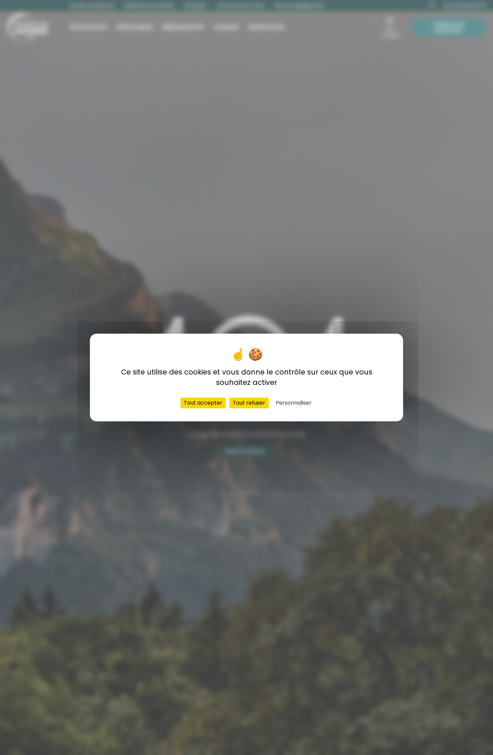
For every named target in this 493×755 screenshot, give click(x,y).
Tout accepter (203, 403)
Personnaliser (294, 403)
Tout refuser (249, 403)
